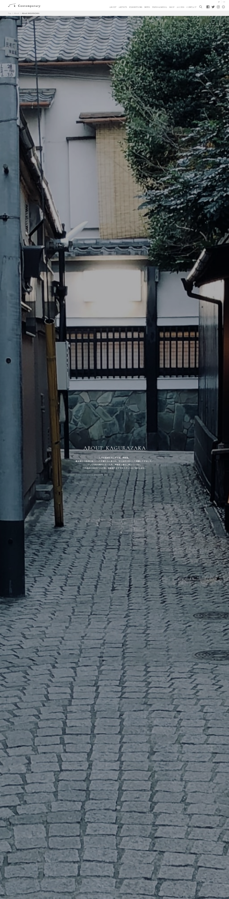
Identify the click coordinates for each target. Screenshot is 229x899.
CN (224, 2)
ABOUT (112, 7)
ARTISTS (123, 7)
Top (9, 13)
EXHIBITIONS (135, 7)
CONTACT (191, 7)
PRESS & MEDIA (159, 7)
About (16, 13)
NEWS (147, 7)
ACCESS (180, 7)
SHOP (172, 7)
